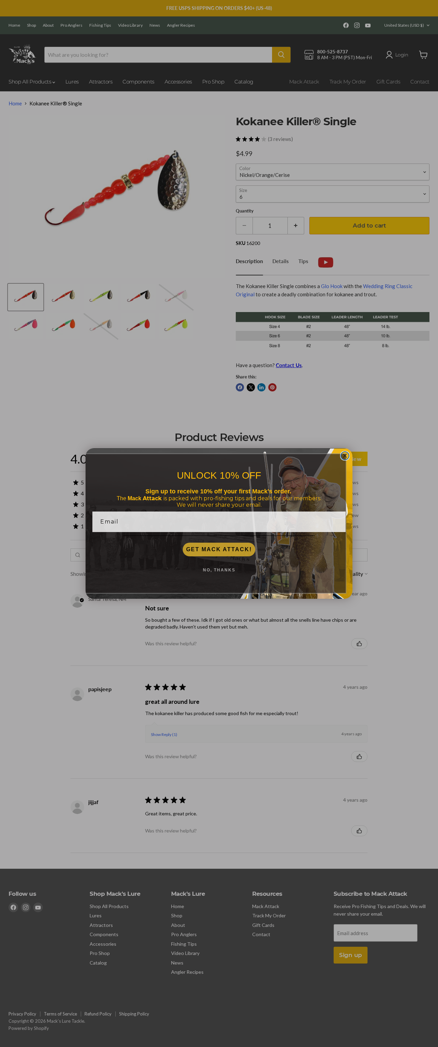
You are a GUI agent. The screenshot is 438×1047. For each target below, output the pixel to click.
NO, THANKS (219, 570)
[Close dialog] (345, 456)
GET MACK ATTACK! (219, 549)
